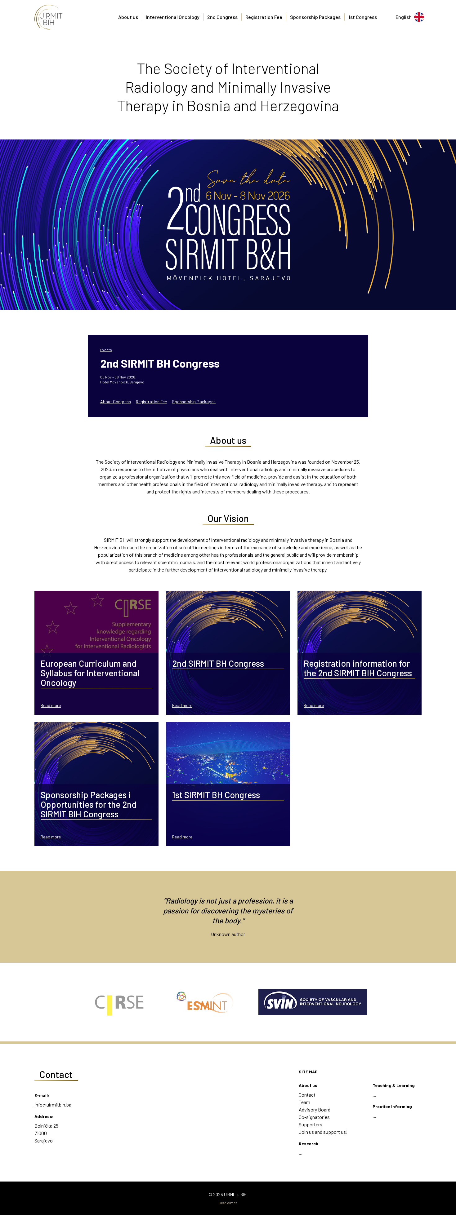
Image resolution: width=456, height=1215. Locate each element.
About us (128, 17)
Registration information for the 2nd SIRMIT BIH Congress (358, 668)
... (300, 1153)
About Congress (115, 401)
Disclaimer (228, 1202)
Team (304, 1102)
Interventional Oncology (172, 17)
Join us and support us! (323, 1132)
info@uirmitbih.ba (52, 1104)
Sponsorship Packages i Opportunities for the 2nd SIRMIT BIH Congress (88, 804)
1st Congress (362, 17)
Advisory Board (314, 1109)
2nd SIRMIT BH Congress (160, 363)
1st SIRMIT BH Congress (216, 794)
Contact (307, 1095)
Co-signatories (314, 1117)
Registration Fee (263, 17)
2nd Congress (222, 17)
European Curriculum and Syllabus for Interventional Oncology (90, 673)
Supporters (310, 1124)
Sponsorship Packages (315, 17)
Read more (51, 705)
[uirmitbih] (48, 17)
